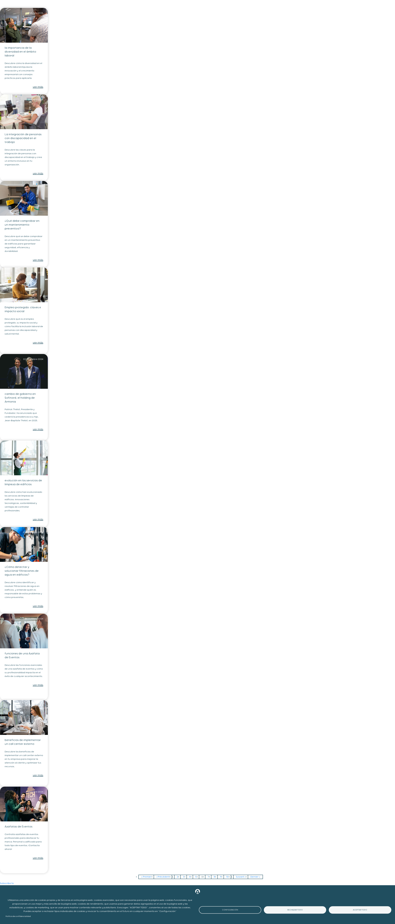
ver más (38, 87)
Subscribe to (7, 883)
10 (228, 877)
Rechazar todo (295, 910)
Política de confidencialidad (18, 916)
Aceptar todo (360, 910)
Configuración (230, 910)
